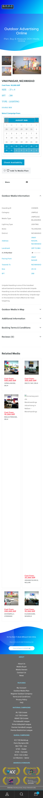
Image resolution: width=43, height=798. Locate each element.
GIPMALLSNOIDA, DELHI (10, 384)
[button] (36, 59)
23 (7, 146)
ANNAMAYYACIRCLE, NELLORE (31, 581)
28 (31, 146)
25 (16, 146)
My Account (7, 794)
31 (12, 150)
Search (21, 794)
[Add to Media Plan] (17, 362)
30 (7, 150)
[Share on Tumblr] (20, 182)
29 (36, 146)
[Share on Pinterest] (23, 182)
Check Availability (13, 162)
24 (12, 146)
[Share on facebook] (12, 182)
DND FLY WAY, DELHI (31, 383)
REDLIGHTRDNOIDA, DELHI (10, 418)
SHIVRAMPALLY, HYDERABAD (9, 615)
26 (21, 146)
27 (26, 146)
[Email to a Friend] (27, 182)
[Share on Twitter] (16, 182)
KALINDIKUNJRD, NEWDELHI (30, 615)
